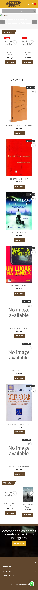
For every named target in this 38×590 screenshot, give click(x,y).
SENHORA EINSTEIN (19, 232)
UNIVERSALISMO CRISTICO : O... (19, 328)
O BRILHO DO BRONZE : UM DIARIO (19, 125)
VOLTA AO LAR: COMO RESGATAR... (19, 424)
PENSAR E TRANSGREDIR (19, 179)
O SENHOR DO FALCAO (28, 506)
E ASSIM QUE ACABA (10, 54)
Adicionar (10, 62)
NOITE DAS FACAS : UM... (10, 505)
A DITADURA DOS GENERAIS (19, 466)
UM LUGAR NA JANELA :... (19, 286)
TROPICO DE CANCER (19, 371)
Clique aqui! (19, 543)
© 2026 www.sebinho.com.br (19, 585)
